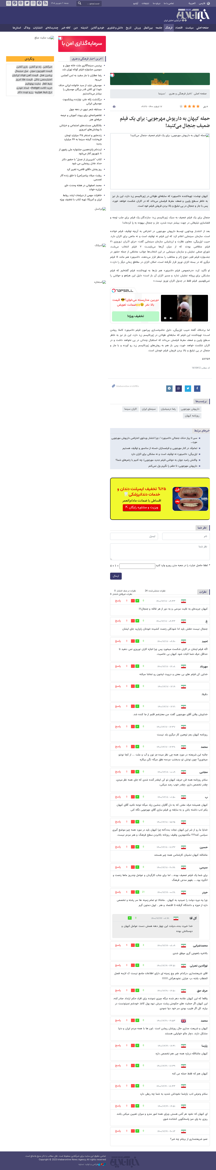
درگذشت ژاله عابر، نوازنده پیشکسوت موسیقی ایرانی (82, 102)
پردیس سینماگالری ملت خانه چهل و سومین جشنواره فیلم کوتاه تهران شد (82, 68)
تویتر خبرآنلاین (27, 3)
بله (14, 3)
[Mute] (171, 318)
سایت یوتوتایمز (33, 84)
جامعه (159, 28)
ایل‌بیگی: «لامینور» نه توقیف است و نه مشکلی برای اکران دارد (164, 454)
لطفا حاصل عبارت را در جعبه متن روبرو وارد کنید (183, 566)
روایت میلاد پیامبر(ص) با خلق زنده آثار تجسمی (81, 178)
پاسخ (118, 601)
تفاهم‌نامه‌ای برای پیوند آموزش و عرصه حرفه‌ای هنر (81, 117)
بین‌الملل (148, 28)
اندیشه (84, 28)
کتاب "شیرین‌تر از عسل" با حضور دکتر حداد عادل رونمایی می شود (82, 161)
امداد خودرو (22, 88)
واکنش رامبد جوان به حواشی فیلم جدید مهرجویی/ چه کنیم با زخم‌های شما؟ (156, 460)
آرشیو (135, 3)
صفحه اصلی (202, 28)
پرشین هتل (45, 75)
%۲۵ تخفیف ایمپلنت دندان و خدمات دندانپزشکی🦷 (141, 492)
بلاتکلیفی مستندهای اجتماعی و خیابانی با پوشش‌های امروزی (80, 127)
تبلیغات (145, 3)
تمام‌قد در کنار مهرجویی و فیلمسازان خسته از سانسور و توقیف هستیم (160, 448)
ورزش (137, 28)
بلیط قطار (47, 84)
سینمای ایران (149, 409)
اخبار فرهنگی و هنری (180, 94)
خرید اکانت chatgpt (41, 88)
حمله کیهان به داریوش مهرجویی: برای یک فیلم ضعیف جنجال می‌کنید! (165, 122)
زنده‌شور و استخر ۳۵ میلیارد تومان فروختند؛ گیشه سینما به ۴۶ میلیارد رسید (83, 139)
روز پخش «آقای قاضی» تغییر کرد (84, 169)
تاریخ (128, 28)
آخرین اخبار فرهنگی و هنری (87, 58)
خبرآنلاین (186, 15)
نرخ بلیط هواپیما (43, 92)
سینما (161, 94)
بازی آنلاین (22, 67)
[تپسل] (112, 75)
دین (76, 28)
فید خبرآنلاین (45, 3)
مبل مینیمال (21, 71)
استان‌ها (17, 28)
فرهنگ (168, 28)
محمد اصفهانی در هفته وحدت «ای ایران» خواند (83, 187)
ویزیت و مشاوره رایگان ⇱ (141, 507)
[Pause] (165, 318)
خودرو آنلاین (97, 28)
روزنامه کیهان (192, 416)
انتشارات (37, 28)
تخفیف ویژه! (135, 316)
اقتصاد (178, 28)
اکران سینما (130, 409)
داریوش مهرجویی (190, 409)
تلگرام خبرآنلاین (39, 3)
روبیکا (8, 3)
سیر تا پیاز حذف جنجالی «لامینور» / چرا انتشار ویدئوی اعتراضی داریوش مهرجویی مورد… (154, 440)
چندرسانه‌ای (51, 28)
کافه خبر (66, 28)
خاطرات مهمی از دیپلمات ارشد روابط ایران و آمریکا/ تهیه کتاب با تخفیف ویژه (81, 197)
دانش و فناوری (115, 28)
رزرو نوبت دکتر (25, 92)
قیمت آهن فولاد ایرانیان (25, 75)
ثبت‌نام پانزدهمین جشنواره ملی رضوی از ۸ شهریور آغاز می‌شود (80, 152)
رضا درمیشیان (168, 409)
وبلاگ (27, 28)
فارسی (202, 3)
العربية (192, 3)
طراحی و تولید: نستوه (88, 1164)
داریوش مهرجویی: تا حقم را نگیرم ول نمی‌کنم (172, 466)
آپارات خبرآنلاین (20, 3)
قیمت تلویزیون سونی (41, 71)
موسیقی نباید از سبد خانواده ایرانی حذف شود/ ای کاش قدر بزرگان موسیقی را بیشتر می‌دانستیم (80, 89)
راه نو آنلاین (35, 67)
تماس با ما (169, 3)
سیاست (189, 28)
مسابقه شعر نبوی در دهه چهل (85, 109)
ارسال (116, 576)
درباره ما (156, 3)
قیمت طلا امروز (24, 80)
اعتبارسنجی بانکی (43, 80)
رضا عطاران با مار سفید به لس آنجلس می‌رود (81, 77)
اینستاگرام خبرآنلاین (33, 3)
